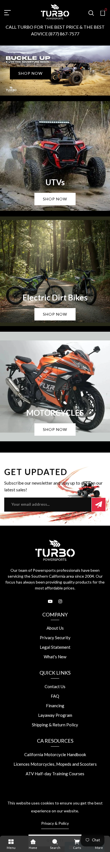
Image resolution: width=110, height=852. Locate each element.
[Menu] (11, 841)
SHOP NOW (30, 73)
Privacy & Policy (55, 823)
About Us (55, 627)
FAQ (55, 696)
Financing (55, 705)
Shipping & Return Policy (55, 724)
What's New (55, 656)
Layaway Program (55, 715)
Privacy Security (55, 637)
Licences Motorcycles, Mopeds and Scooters (55, 764)
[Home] (33, 841)
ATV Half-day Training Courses (55, 773)
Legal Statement (55, 647)
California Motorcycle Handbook (55, 754)
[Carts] (77, 841)
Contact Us (55, 686)
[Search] (55, 841)
